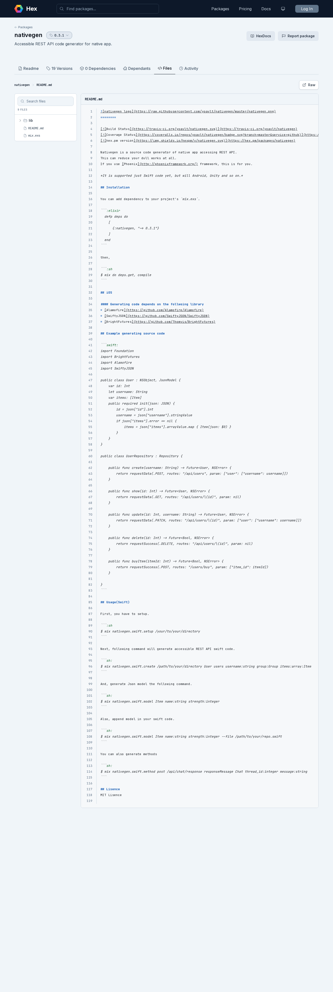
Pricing (245, 8)
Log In (307, 8)
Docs (266, 8)
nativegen (28, 34)
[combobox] (108, 9)
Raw (311, 85)
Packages (220, 8)
